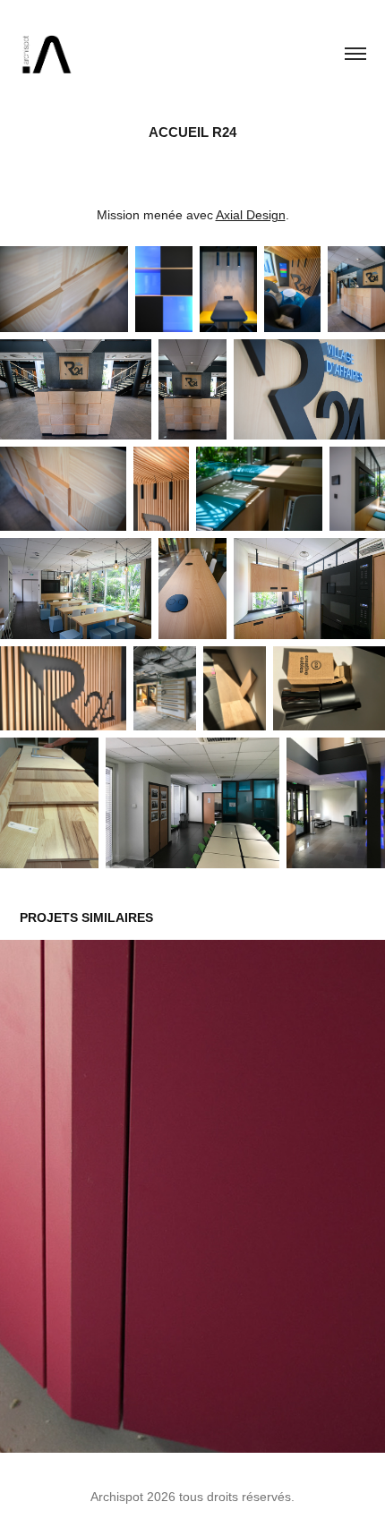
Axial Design (251, 215)
